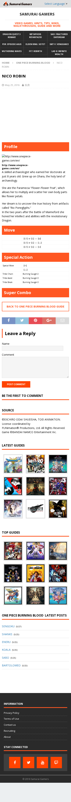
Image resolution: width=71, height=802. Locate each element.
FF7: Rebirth (35, 51)
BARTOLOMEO (11, 665)
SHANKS (7, 634)
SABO (5, 657)
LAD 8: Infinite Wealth (59, 53)
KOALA (6, 649)
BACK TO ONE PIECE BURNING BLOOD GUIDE (35, 306)
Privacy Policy (11, 713)
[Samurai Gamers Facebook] (14, 762)
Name (5, 343)
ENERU (6, 642)
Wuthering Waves (12, 51)
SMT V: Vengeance (59, 44)
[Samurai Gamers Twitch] (56, 762)
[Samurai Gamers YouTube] (42, 762)
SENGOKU (8, 626)
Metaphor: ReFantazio (35, 36)
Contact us (10, 724)
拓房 (27, 85)
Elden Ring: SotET (35, 44)
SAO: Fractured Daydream (59, 36)
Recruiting (9, 730)
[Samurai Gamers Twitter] (28, 762)
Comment (8, 354)
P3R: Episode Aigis (11, 44)
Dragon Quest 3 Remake (12, 36)
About (7, 737)
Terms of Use (11, 718)
